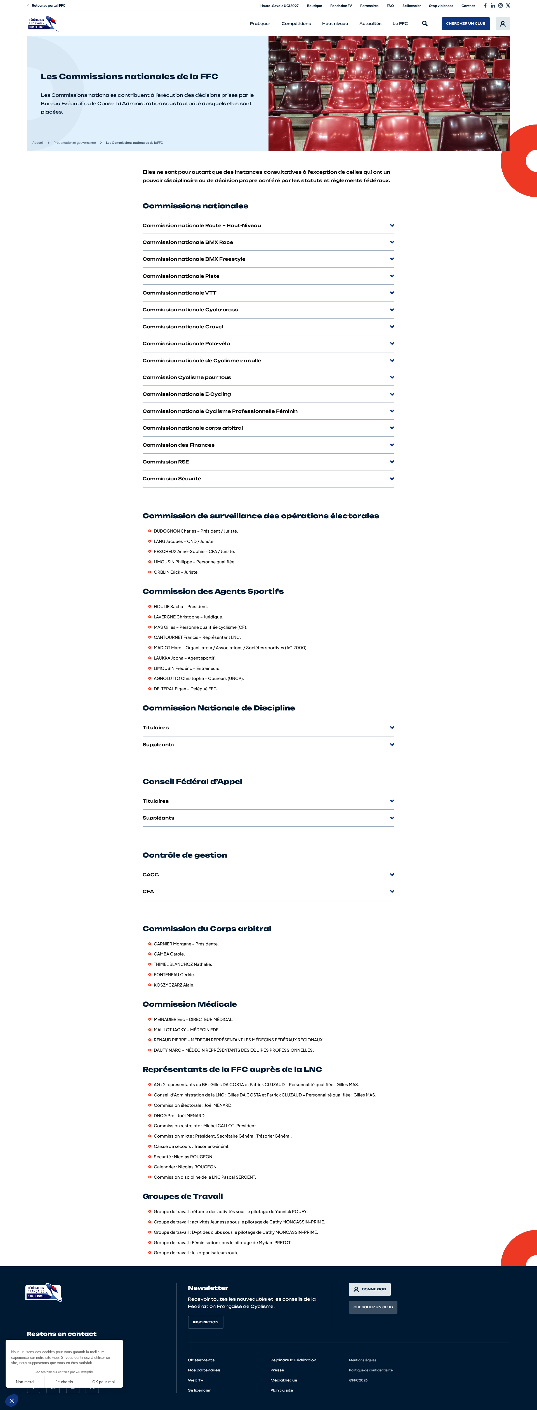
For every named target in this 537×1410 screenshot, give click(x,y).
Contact (468, 6)
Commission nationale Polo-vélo (186, 343)
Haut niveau (335, 23)
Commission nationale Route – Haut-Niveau (202, 225)
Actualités (370, 23)
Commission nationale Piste (181, 276)
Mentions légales (362, 1360)
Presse (277, 1370)
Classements (201, 1360)
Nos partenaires (204, 1370)
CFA (148, 891)
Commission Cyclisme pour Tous (187, 377)
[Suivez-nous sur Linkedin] (493, 5)
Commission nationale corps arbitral (193, 428)
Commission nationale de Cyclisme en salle (202, 360)
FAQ (390, 6)
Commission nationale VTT (179, 293)
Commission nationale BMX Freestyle (194, 259)
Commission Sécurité (172, 478)
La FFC (400, 23)
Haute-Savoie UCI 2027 (279, 6)
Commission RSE (166, 462)
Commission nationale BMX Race (188, 242)
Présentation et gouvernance (75, 142)
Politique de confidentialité (371, 1370)
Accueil (38, 142)
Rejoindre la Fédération (293, 1360)
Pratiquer (260, 23)
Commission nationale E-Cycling (187, 394)
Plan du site (281, 1390)
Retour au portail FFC (48, 5)
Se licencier (411, 6)
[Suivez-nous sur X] (508, 5)
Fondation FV (341, 6)
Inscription (205, 1322)
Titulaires (156, 727)
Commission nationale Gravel (183, 326)
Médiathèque (283, 1380)
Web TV (196, 1380)
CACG (151, 874)
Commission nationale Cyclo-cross (190, 309)
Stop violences (441, 6)
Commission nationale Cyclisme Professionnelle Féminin (220, 411)
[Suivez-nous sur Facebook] (485, 5)
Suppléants (159, 744)
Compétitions (296, 23)
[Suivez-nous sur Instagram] (500, 5)
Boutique (314, 6)
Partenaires (369, 6)
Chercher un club (466, 23)
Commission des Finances (179, 445)
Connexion (374, 1289)
